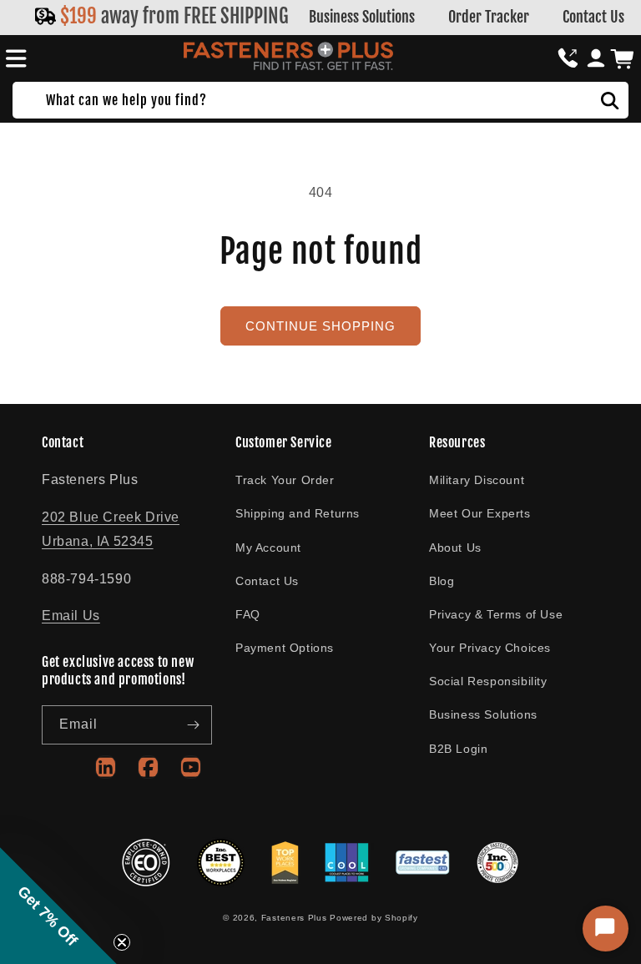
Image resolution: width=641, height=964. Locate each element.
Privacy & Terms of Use (496, 614)
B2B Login (458, 748)
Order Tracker (488, 17)
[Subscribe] (192, 724)
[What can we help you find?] (610, 100)
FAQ (247, 614)
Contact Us (593, 17)
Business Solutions (362, 17)
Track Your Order (285, 480)
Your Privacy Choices (490, 647)
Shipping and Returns (297, 513)
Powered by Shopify (374, 917)
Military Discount (476, 480)
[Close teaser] (122, 942)
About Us (455, 547)
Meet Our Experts (480, 513)
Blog (441, 581)
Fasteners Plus (294, 917)
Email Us (71, 615)
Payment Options (284, 647)
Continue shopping (320, 326)
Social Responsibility (488, 681)
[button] (13, 58)
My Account (268, 547)
